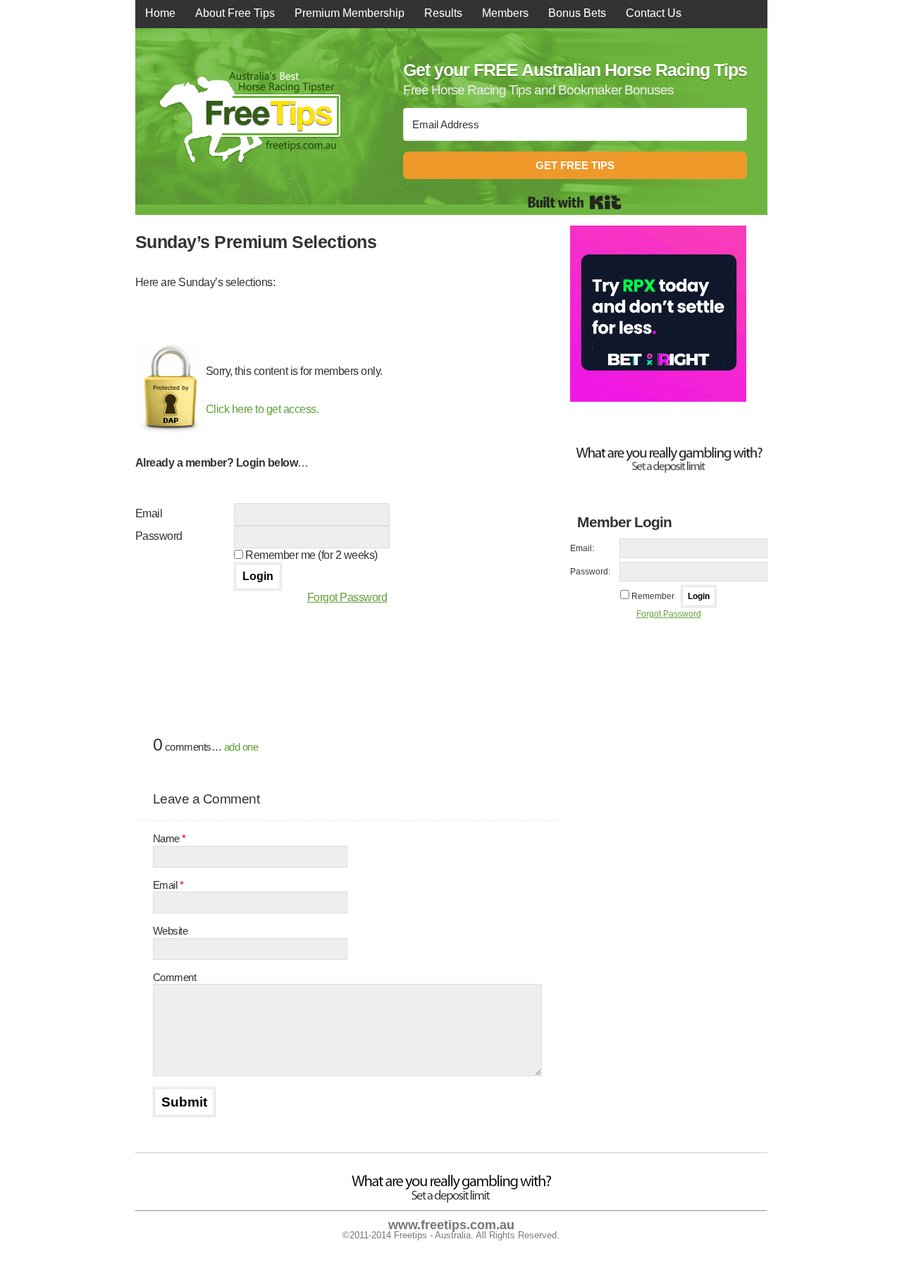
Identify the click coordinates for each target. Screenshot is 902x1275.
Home (160, 13)
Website (170, 931)
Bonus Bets (577, 13)
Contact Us (653, 13)
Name (169, 838)
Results (443, 13)
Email (168, 885)
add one (241, 747)
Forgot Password (347, 597)
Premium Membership (349, 13)
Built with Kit (575, 202)
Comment (175, 977)
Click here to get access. (262, 409)
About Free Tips (235, 13)
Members (505, 13)
